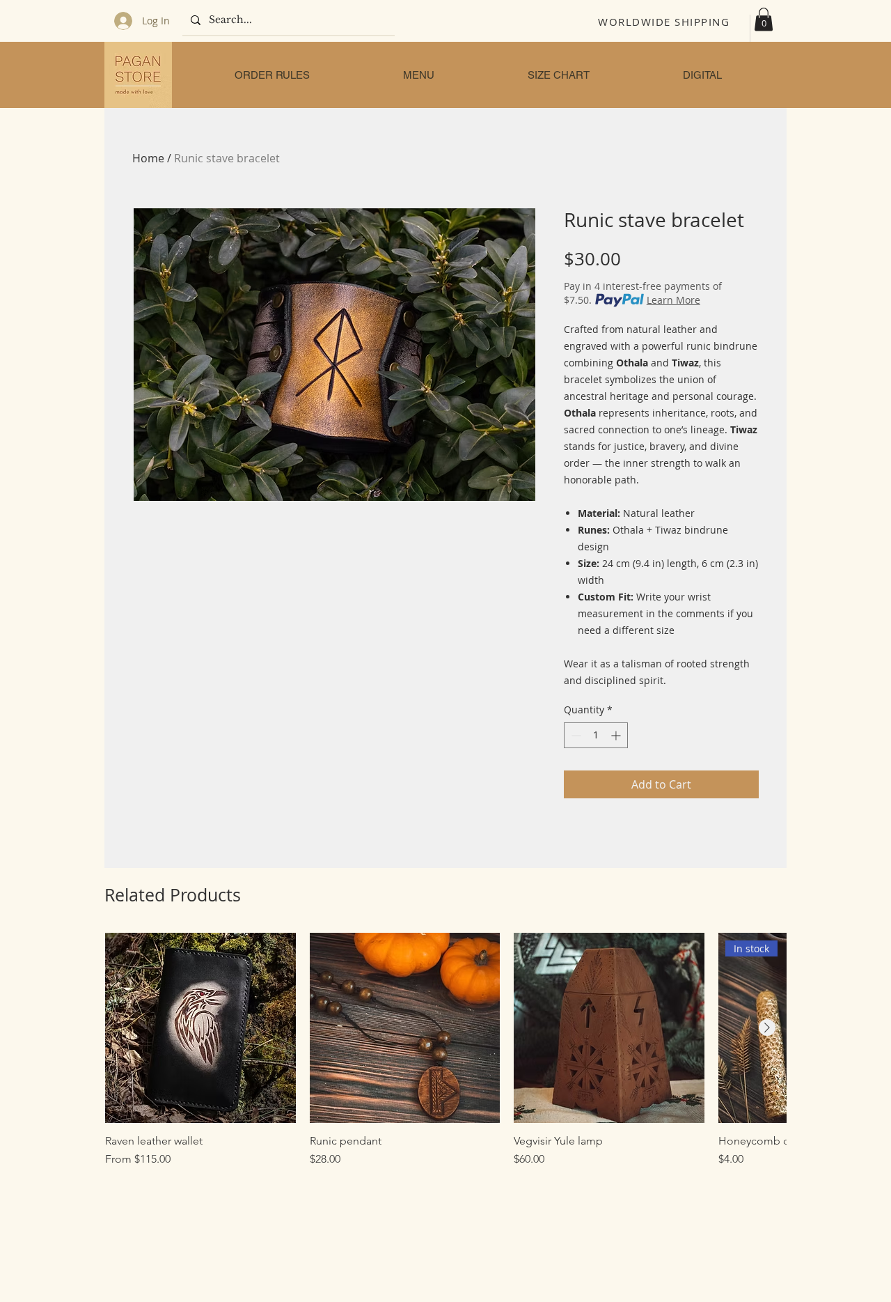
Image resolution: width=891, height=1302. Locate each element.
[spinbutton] (595, 735)
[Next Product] (767, 1027)
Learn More (673, 300)
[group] (445, 1050)
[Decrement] (574, 735)
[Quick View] (200, 1028)
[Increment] (617, 735)
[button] (763, 19)
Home (148, 158)
